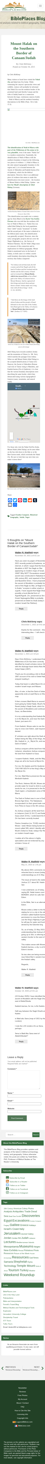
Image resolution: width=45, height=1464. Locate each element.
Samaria (8, 1261)
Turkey (24, 1270)
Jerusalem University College (14, 1314)
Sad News (33, 1258)
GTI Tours (7, 1321)
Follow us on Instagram (18, 1193)
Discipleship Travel (10, 1317)
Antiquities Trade (22, 1211)
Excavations (21, 1220)
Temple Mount (26, 1265)
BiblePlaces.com (9, 1291)
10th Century (8, 1209)
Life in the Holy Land (11, 1295)
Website (11, 1109)
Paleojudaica (8, 1298)
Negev (27, 517)
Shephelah (20, 1261)
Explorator (7, 1311)
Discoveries (31, 1216)
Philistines (28, 1250)
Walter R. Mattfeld (24, 552)
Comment (12, 1069)
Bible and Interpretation (12, 1301)
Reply (21, 609)
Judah (22, 517)
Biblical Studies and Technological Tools (18, 1308)
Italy (21, 1228)
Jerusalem (12, 1233)
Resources (20, 1257)
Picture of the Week (21, 1253)
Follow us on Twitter (17, 1185)
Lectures (10, 1242)
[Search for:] (19, 1134)
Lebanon (32, 1238)
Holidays (32, 1225)
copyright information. (24, 1458)
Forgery (6, 1225)
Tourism (13, 1270)
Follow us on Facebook (18, 1189)
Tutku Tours (7, 1324)
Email (10, 1101)
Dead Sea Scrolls (15, 1216)
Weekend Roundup (19, 1275)
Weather (32, 1271)
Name (10, 1093)
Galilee (15, 1225)
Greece (24, 1225)
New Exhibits (11, 1250)
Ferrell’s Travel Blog (11, 1304)
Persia (20, 1250)
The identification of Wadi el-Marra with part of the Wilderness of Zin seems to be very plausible (23, 150)
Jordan (7, 1238)
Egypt (8, 1220)
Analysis (8, 1211)
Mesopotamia (11, 1246)
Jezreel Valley (27, 1234)
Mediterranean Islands (25, 1242)
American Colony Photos (24, 1209)
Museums (26, 1246)
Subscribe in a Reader (18, 1182)
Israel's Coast (11, 1229)
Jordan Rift (16, 1238)
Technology (10, 1266)
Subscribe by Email (17, 1178)
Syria (30, 1262)
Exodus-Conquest (22, 515)
